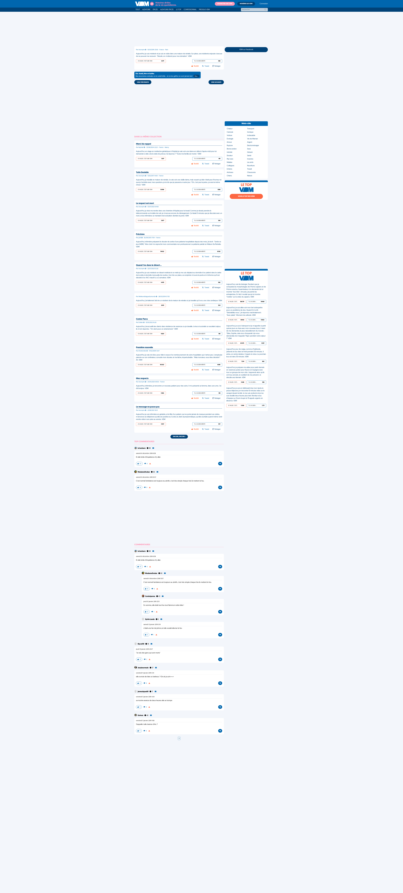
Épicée (155, 9)
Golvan (141, 715)
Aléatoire (146, 9)
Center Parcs (142, 319)
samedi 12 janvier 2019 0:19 (152, 624)
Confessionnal (190, 9)
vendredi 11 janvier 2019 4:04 (145, 697)
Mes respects (142, 378)
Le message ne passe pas (148, 407)
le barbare (142, 448)
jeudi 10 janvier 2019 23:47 (144, 649)
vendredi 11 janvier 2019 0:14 (145, 673)
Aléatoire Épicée (167, 9)
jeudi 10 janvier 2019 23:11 (151, 601)
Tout (138, 9)
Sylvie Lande (150, 619)
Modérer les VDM (246, 4)
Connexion (264, 4)
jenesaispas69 (143, 692)
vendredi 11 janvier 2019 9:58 (145, 720)
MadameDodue (144, 472)
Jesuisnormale (143, 668)
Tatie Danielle (142, 172)
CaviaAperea (150, 596)
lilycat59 (141, 644)
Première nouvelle (144, 348)
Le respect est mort (145, 203)
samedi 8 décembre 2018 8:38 (146, 453)
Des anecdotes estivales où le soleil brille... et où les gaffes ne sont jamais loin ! (167, 75)
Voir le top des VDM (246, 196)
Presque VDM (204, 9)
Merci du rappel (143, 144)
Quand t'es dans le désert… (149, 265)
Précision (140, 234)
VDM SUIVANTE (216, 82)
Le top (178, 9)
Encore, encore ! (179, 436)
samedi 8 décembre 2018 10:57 (146, 477)
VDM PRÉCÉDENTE (143, 82)
